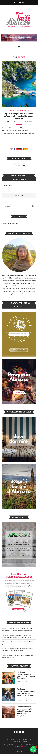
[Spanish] (26, 149)
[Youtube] (20, 2)
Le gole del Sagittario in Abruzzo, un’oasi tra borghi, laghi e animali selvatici (19, 116)
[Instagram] (17, 2)
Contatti (24, 741)
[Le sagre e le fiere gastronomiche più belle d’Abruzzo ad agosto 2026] (8, 712)
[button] (33, 749)
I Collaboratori (15, 741)
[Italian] (22, 149)
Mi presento (29, 739)
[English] (12, 149)
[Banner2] (19, 381)
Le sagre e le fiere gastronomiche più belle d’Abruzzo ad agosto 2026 (24, 710)
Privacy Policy (9, 739)
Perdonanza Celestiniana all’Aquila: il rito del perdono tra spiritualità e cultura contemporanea (26, 693)
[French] (15, 149)
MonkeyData (22, 746)
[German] (19, 149)
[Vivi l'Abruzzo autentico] (19, 334)
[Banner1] (19, 439)
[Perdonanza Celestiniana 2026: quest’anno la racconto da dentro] (8, 677)
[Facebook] (14, 2)
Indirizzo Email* (7, 186)
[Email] (23, 2)
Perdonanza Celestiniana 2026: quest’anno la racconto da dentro (26, 675)
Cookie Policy (19, 739)
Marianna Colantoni (13, 122)
